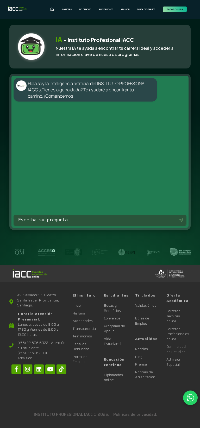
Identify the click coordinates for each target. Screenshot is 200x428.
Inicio (77, 305)
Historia (79, 313)
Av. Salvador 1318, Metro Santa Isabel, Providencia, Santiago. (38, 300)
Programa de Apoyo (114, 328)
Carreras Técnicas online (173, 316)
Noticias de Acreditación (145, 374)
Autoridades (83, 321)
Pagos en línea (175, 9)
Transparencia (84, 328)
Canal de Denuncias (81, 346)
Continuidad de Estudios (176, 349)
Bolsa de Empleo (142, 321)
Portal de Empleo (80, 359)
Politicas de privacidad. (135, 414)
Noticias (141, 349)
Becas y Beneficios (112, 308)
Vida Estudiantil (112, 341)
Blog (138, 357)
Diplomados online (113, 377)
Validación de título (146, 308)
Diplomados (85, 9)
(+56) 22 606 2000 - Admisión (34, 355)
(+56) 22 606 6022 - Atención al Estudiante (41, 345)
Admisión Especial (173, 362)
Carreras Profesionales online (177, 334)
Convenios (112, 318)
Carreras (67, 9)
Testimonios (82, 336)
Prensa (141, 364)
